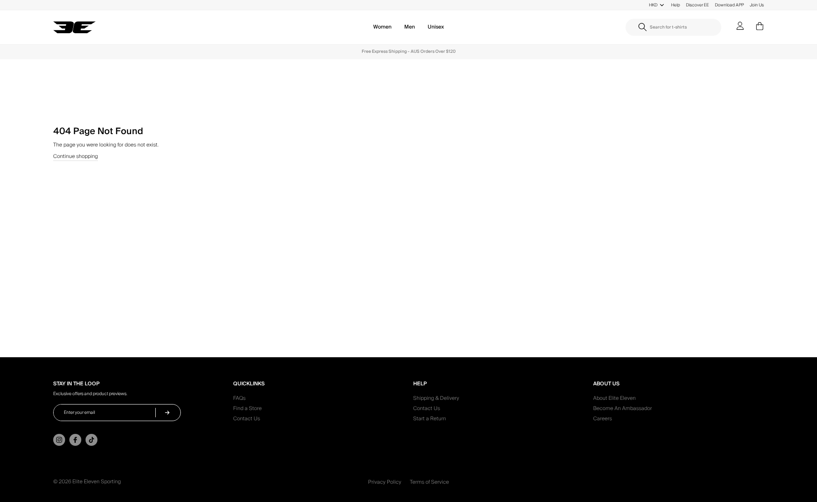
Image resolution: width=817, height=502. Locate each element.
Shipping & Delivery (436, 399)
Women (382, 27)
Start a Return (429, 419)
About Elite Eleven (614, 399)
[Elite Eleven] (74, 28)
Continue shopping (75, 157)
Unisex (436, 27)
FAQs (239, 399)
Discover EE (697, 5)
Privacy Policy (384, 482)
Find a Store (247, 409)
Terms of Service (429, 482)
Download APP (729, 5)
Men (409, 27)
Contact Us (246, 419)
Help (675, 5)
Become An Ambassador (622, 409)
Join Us (757, 5)
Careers (602, 419)
